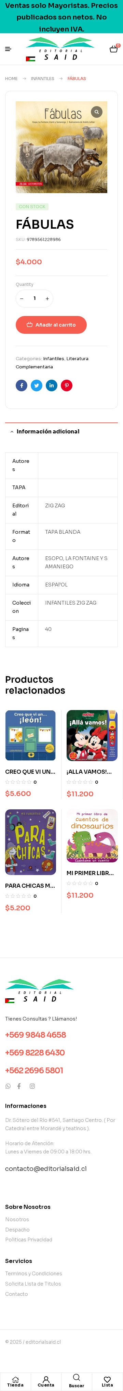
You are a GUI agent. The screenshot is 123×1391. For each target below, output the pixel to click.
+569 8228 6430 (35, 1053)
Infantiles (42, 78)
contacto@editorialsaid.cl (46, 1169)
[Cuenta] (46, 1379)
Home (11, 78)
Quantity (24, 284)
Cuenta (46, 1385)
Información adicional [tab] (48, 431)
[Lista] (107, 1379)
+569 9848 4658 (35, 1035)
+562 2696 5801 (34, 1071)
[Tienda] (15, 1379)
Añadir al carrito (56, 325)
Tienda (15, 1385)
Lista (107, 1385)
